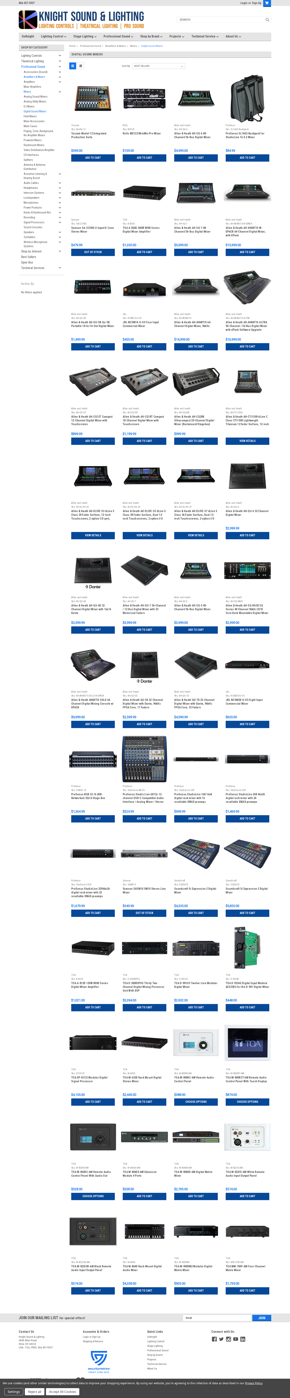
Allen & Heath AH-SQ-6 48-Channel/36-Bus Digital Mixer (192, 135)
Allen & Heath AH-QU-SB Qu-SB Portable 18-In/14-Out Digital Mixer (92, 324)
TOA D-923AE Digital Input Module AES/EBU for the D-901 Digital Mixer (247, 985)
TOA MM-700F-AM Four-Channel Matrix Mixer (245, 1268)
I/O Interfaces (31, 154)
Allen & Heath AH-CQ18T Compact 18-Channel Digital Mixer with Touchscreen (143, 420)
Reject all (34, 1392)
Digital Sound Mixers (35, 111)
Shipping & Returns (93, 1341)
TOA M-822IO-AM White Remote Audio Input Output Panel (245, 1173)
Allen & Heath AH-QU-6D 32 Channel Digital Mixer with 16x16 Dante (91, 609)
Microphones (31, 202)
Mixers (27, 91)
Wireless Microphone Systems (35, 244)
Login (243, 3)
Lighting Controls (31, 56)
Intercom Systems (34, 192)
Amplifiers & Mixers (34, 76)
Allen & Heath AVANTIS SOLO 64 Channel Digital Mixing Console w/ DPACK (92, 703)
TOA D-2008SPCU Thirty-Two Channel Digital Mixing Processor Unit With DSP (143, 987)
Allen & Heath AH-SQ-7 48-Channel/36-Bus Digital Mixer (192, 229)
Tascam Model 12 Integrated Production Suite (89, 135)
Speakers (29, 232)
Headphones (31, 187)
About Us (232, 36)
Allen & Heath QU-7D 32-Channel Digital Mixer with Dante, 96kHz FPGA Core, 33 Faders (194, 703)
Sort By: (126, 65)
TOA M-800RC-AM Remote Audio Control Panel (194, 1079)
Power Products (33, 207)
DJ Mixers (29, 106)
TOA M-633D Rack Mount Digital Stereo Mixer (142, 1079)
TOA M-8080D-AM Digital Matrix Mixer (193, 1173)
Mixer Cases (30, 126)
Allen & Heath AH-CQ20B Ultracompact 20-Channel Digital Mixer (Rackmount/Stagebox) (194, 420)
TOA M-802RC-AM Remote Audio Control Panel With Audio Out (91, 1173)
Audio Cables (31, 182)
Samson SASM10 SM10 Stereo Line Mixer (144, 890)
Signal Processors (34, 222)
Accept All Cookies (62, 1392)
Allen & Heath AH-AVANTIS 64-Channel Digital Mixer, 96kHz (192, 324)
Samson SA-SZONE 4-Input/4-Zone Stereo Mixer (92, 229)
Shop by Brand (150, 36)
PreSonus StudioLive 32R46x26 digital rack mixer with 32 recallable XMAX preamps (90, 892)
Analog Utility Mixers (35, 101)
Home (72, 46)
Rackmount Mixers (34, 145)
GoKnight (28, 36)
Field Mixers (30, 116)
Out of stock (93, 252)
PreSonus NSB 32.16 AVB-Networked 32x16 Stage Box (88, 796)
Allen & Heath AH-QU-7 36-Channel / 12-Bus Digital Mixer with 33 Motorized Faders (144, 609)
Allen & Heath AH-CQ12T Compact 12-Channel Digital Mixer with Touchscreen (92, 420)
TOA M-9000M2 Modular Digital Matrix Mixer (193, 1268)
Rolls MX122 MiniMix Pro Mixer (142, 133)
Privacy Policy (253, 1383)
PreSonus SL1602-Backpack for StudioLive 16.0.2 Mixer (245, 135)
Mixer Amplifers (32, 86)
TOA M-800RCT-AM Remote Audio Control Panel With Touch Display (246, 1079)
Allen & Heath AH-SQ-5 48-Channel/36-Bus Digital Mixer (192, 607)
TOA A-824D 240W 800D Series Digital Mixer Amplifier (141, 229)
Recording (29, 217)
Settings (14, 1392)
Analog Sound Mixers (36, 96)
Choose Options (196, 1101)
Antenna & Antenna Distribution (34, 166)
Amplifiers (29, 81)
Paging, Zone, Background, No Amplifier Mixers (38, 133)
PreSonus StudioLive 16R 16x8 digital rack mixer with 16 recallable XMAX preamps (193, 798)
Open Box (27, 262)
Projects (175, 36)
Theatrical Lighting (32, 61)
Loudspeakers (31, 197)
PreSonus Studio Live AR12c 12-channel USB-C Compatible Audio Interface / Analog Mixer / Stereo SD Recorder (143, 798)
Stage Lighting (83, 36)
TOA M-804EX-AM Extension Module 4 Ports (140, 1173)
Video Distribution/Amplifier (39, 150)
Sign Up (256, 3)
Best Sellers (28, 257)
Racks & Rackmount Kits (37, 212)
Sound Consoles (33, 227)
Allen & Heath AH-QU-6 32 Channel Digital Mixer (247, 512)
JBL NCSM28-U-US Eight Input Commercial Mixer (244, 701)
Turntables (29, 237)
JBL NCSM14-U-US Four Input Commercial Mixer (141, 324)
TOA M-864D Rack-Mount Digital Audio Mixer (142, 1268)
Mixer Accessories (34, 121)
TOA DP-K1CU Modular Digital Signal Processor (89, 1079)
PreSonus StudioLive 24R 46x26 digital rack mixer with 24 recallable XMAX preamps (245, 798)
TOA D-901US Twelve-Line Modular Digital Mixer (195, 985)
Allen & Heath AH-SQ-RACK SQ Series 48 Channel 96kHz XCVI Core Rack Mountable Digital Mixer (247, 609)
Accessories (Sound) (36, 72)
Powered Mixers (33, 140)
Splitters (28, 159)
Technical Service (203, 36)
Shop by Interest (31, 251)
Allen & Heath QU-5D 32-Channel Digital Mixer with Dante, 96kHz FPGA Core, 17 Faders (143, 703)
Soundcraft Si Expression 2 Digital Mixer (195, 890)
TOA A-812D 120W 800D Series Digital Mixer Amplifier (89, 985)
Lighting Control (52, 36)
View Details (247, 440)
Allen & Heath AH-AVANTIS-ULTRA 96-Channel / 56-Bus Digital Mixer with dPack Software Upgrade (246, 326)
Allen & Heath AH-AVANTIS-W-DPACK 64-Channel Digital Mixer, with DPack (246, 231)
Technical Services (32, 268)
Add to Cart (93, 157)
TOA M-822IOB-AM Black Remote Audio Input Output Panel (91, 1268)
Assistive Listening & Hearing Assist (35, 176)
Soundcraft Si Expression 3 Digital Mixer (247, 890)
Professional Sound (117, 36)
